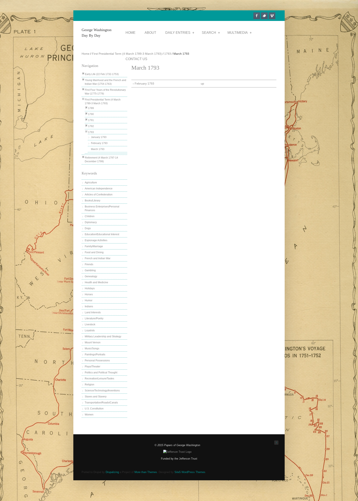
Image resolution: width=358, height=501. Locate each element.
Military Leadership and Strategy (103, 336)
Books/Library (92, 200)
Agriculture (91, 182)
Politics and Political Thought (101, 372)
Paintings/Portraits (95, 354)
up (202, 83)
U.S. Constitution (94, 408)
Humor (88, 300)
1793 (167, 53)
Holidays (90, 288)
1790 (91, 114)
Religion (89, 384)
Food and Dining (94, 252)
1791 (91, 120)
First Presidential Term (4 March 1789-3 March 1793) (127, 53)
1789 (91, 108)
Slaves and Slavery (95, 396)
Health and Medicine (96, 282)
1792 (91, 126)
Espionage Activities (96, 240)
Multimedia (237, 32)
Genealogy (91, 276)
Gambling (90, 270)
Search (209, 32)
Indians (89, 306)
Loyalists (90, 330)
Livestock (90, 324)
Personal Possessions (97, 360)
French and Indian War (97, 258)
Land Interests (93, 312)
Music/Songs (92, 348)
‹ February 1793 (143, 83)
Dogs (88, 228)
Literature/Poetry (94, 318)
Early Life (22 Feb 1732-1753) (102, 74)
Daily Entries (177, 32)
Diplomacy (91, 222)
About (150, 32)
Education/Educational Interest (102, 234)
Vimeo (272, 15)
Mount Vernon (92, 342)
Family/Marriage (94, 246)
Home (130, 32)
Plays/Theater (92, 366)
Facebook (256, 15)
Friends (89, 264)
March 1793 (97, 149)
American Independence (98, 188)
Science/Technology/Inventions (102, 390)
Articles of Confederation (98, 194)
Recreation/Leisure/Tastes (99, 378)
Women (89, 414)
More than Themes (145, 472)
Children (89, 216)
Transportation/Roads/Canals (101, 402)
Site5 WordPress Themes (189, 472)
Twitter (264, 15)
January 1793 (98, 137)
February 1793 (99, 143)
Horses (89, 294)
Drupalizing (112, 472)
